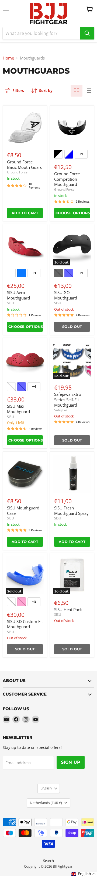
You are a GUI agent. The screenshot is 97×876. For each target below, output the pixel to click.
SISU (10, 303)
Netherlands (46, 802)
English (46, 788)
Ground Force (17, 172)
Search (48, 860)
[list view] (88, 91)
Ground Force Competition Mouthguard (67, 179)
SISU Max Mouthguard (18, 408)
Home (8, 58)
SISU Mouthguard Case (23, 510)
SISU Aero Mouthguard (18, 295)
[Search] (87, 33)
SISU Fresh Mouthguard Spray (71, 510)
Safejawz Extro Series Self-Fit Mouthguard (67, 399)
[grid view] (76, 91)
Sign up (70, 762)
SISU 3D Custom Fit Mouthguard (25, 624)
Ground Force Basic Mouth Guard (25, 164)
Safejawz (61, 410)
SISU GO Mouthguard (65, 295)
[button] (84, 874)
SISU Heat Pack (68, 609)
